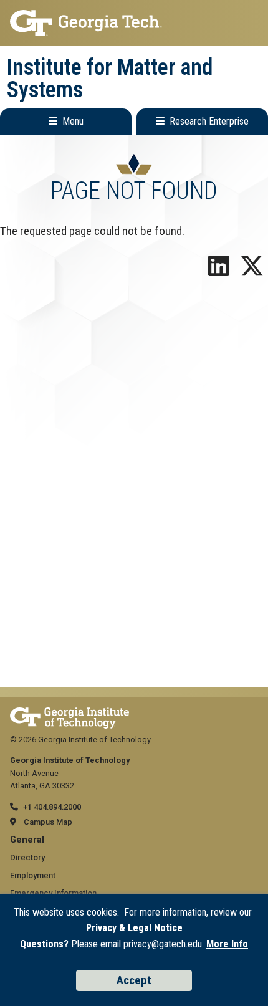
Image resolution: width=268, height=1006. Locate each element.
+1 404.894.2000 (52, 807)
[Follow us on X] (252, 271)
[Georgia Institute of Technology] (134, 23)
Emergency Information (53, 893)
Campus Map (48, 821)
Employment (32, 875)
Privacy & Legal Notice (134, 928)
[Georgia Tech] (69, 713)
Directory (27, 857)
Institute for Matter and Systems (110, 78)
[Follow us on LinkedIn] (218, 271)
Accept (134, 980)
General (27, 840)
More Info (227, 944)
